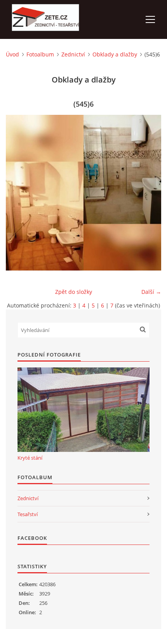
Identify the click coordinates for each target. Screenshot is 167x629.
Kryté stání (29, 457)
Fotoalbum (40, 54)
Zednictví (73, 54)
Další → (151, 291)
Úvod (12, 54)
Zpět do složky (73, 291)
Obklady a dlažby (114, 54)
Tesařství (27, 514)
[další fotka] (148, 193)
